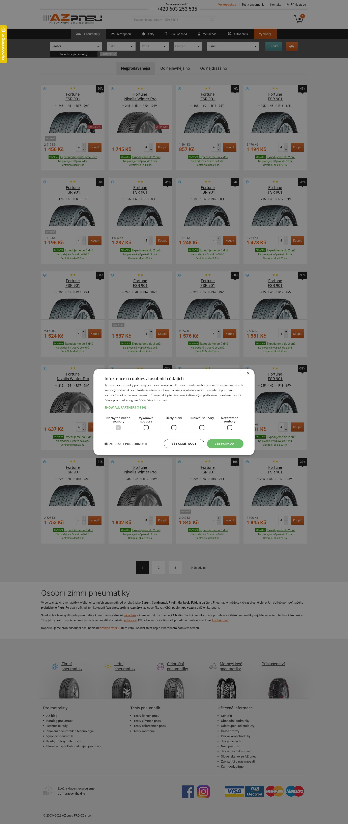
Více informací (157, 400)
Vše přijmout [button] (225, 443)
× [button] (248, 373)
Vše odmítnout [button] (184, 443)
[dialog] (174, 412)
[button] (174, 407)
